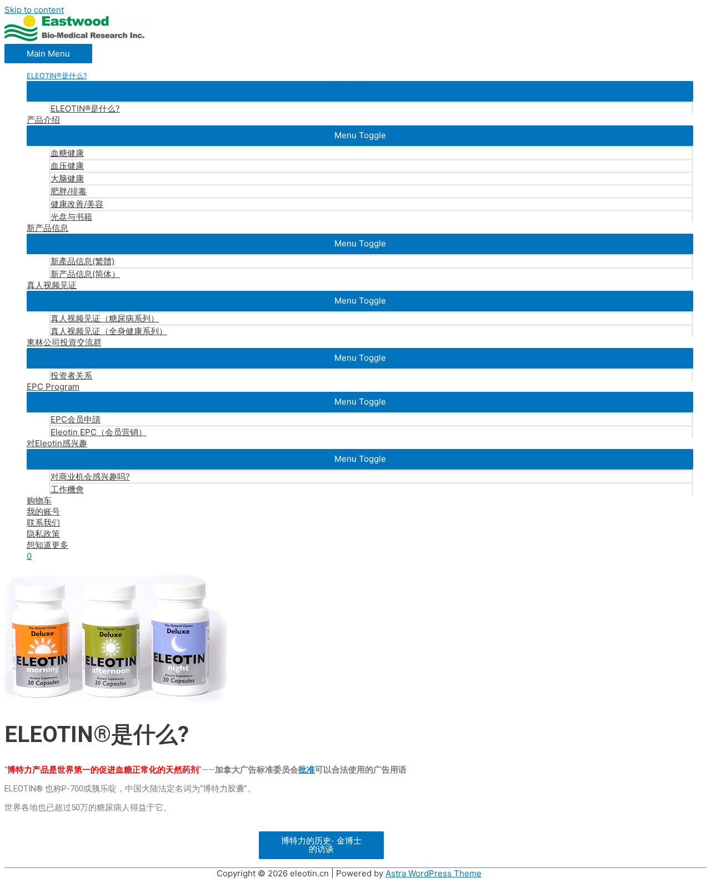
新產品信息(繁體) (82, 261)
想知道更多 (47, 544)
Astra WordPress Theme (433, 873)
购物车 (39, 500)
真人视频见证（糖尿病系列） (105, 318)
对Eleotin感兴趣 (57, 443)
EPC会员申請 (76, 419)
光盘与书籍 (71, 216)
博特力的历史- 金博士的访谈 (321, 845)
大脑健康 (67, 178)
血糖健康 (67, 153)
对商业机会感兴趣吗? (90, 476)
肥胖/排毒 (69, 191)
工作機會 (67, 489)
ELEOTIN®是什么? (85, 108)
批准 (306, 770)
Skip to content (34, 9)
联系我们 (43, 522)
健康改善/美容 (77, 204)
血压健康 (67, 165)
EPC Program (53, 386)
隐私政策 (43, 533)
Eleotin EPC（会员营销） (99, 432)
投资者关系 (71, 375)
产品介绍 (43, 119)
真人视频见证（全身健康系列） (109, 331)
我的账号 (43, 511)
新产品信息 (47, 228)
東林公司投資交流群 (64, 342)
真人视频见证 (52, 285)
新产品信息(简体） (85, 274)
